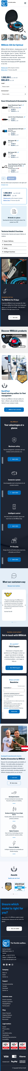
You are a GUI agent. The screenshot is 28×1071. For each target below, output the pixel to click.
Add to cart (11, 178)
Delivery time (4, 69)
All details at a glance (14, 217)
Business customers (7, 1001)
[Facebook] (3, 964)
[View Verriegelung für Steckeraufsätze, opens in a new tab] (24, 116)
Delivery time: (6, 200)
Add (15, 110)
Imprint (4, 1027)
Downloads (5, 988)
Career (4, 974)
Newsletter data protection (9, 1037)
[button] (25, 21)
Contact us (5, 977)
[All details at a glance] (14, 211)
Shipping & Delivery (7, 1015)
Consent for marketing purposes (12, 693)
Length (2, 83)
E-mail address (8, 687)
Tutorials (4, 986)
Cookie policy (5, 1035)
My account (5, 1019)
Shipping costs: (7, 198)
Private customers (7, 999)
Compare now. (4, 185)
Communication (4, 90)
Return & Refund (6, 1017)
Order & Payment (6, 1013)
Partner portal (5, 1006)
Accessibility (5, 1039)
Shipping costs (4, 67)
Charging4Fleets (6, 1003)
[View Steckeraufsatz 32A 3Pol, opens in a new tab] (24, 128)
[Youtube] (9, 964)
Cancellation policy (7, 1033)
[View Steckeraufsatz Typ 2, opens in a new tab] (23, 105)
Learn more (6, 708)
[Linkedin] (6, 964)
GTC (3, 1031)
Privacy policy (5, 1029)
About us (4, 972)
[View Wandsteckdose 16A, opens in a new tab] (17, 140)
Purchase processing (7, 984)
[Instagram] (12, 964)
